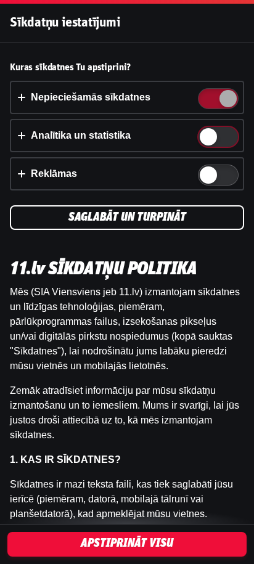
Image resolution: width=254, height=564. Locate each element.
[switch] (227, 100)
